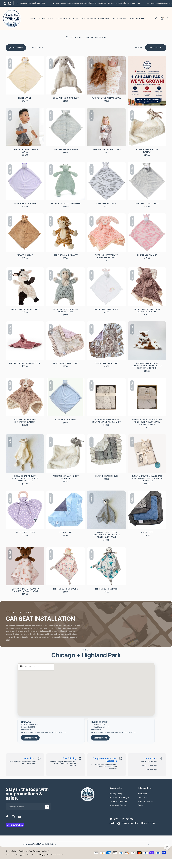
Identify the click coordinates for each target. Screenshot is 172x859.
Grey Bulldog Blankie (147, 203)
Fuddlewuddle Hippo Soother (24, 363)
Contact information (58, 855)
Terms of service (32, 855)
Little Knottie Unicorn (65, 589)
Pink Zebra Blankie (147, 255)
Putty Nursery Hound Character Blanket (24, 420)
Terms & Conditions (118, 801)
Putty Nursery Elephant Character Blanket (147, 310)
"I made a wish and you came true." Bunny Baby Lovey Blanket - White (147, 422)
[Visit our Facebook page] (5, 3)
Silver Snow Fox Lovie (106, 476)
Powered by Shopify (41, 851)
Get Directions (30, 738)
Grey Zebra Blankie (106, 203)
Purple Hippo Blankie (25, 203)
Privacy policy (20, 855)
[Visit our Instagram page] (9, 3)
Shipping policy (44, 855)
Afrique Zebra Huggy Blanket (147, 150)
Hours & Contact (145, 801)
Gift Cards (142, 797)
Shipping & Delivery (118, 805)
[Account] (168, 18)
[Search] (156, 18)
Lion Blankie (24, 98)
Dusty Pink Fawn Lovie (106, 363)
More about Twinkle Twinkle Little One (86, 844)
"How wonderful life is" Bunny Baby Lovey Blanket (106, 420)
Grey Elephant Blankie (66, 149)
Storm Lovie (65, 532)
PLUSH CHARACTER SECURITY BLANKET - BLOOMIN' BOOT (25, 590)
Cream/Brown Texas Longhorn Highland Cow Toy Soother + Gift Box (147, 365)
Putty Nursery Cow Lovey (25, 309)
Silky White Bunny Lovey (66, 98)
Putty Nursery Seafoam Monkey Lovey (65, 310)
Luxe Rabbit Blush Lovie (65, 363)
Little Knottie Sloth (106, 589)
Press (140, 805)
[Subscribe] (47, 807)
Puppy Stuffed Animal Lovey (106, 98)
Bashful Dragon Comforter (66, 203)
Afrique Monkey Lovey (66, 255)
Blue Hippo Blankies (65, 419)
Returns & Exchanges (119, 797)
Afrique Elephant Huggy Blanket (66, 477)
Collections (76, 37)
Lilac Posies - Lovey (25, 532)
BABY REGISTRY (138, 18)
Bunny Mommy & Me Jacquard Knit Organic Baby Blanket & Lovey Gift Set (147, 478)
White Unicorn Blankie (106, 309)
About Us (142, 793)
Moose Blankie (25, 255)
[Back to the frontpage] (67, 37)
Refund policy (10, 855)
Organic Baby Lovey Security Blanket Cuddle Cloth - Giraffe (24, 478)
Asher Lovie (147, 532)
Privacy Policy (115, 793)
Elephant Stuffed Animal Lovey (24, 150)
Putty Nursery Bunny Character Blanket (106, 256)
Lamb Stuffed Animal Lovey (106, 149)
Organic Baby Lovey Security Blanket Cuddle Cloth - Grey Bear (106, 534)
